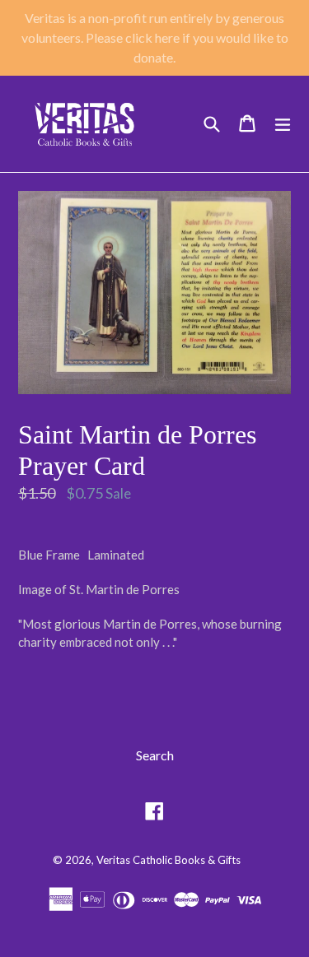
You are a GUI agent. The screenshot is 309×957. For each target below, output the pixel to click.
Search (155, 755)
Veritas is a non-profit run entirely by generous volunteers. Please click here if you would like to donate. (154, 37)
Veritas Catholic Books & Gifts (168, 859)
